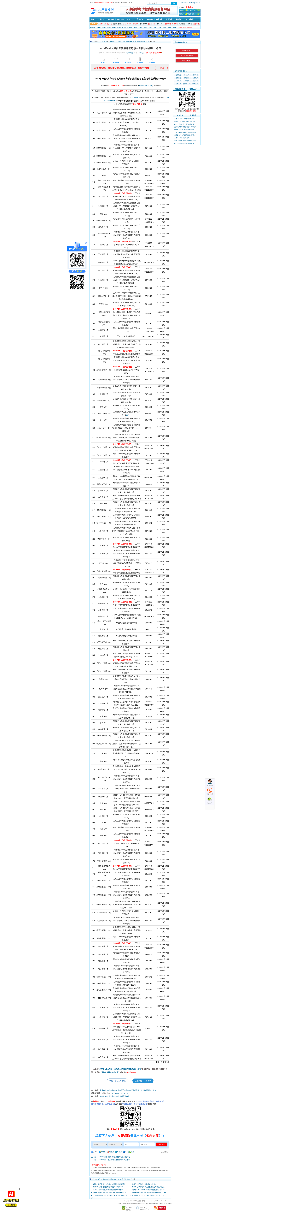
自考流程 (178, 75)
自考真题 (159, 19)
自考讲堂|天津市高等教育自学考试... (185, 121)
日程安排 (120, 19)
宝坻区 (160, 27)
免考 (158, 24)
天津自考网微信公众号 (110, 1072)
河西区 (109, 27)
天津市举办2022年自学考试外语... (184, 129)
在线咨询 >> (131, 1072)
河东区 (104, 27)
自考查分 (178, 78)
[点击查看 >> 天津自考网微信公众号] (77, 289)
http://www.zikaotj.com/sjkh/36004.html (114, 1096)
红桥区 (124, 27)
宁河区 (165, 27)
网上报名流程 (117, 24)
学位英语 (195, 84)
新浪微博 (111, 1152)
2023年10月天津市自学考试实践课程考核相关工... (109, 1184)
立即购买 (161, 68)
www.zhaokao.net (145, 86)
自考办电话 (184, 3)
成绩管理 (186, 78)
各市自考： (93, 27)
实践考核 (111, 41)
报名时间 (186, 75)
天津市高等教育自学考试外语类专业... (185, 140)
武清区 (155, 27)
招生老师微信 (180, 89)
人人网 (127, 1152)
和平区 (99, 27)
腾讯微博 (119, 1152)
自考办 (128, 415)
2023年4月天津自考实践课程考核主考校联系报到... (148, 1187)
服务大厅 (130, 19)
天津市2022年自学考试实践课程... (184, 119)
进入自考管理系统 (187, 55)
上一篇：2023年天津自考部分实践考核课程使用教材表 (110, 1157)
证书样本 (186, 81)
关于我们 (161, 1203)
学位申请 (189, 24)
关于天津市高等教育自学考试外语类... (185, 127)
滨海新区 (130, 27)
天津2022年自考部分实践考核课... (184, 135)
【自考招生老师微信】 (152, 53)
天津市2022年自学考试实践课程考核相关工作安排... (149, 1190)
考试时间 (137, 98)
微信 (132, 1152)
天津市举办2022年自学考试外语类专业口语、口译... (149, 1195)
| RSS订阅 (197, 3)
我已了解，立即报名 (117, 1081)
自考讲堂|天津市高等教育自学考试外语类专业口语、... (111, 1192)
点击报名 (189, 7)
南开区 (114, 27)
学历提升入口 (187, 60)
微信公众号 (193, 89)
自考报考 (111, 19)
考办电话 (178, 84)
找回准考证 (186, 84)
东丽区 (136, 27)
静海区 (170, 27)
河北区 (119, 27)
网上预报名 (189, 19)
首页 (92, 19)
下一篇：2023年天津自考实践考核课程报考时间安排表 (110, 1160)
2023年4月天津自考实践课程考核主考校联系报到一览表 (132, 41)
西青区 (141, 27)
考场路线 (195, 81)
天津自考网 (103, 41)
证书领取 (195, 78)
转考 (162, 24)
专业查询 (140, 19)
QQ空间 (103, 1152)
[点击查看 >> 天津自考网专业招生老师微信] (77, 267)
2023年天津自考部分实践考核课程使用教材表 (108, 1190)
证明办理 (178, 81)
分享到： (96, 1152)
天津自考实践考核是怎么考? (182, 138)
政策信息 (101, 19)
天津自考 (103, 1090)
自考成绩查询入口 (187, 50)
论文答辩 (182, 24)
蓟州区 (175, 27)
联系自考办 (168, 1203)
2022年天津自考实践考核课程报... (184, 124)
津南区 (146, 27)
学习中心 (179, 19)
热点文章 (180, 115)
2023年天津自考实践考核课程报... (184, 143)
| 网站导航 (190, 3)
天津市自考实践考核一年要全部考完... (185, 132)
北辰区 (151, 27)
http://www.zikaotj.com (120, 1093)
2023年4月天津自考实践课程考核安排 (144, 1184)
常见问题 (169, 19)
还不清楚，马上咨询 (143, 1081)
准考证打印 (143, 24)
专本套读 (149, 19)
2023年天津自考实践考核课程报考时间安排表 (108, 1187)
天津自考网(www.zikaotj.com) (146, 1201)
